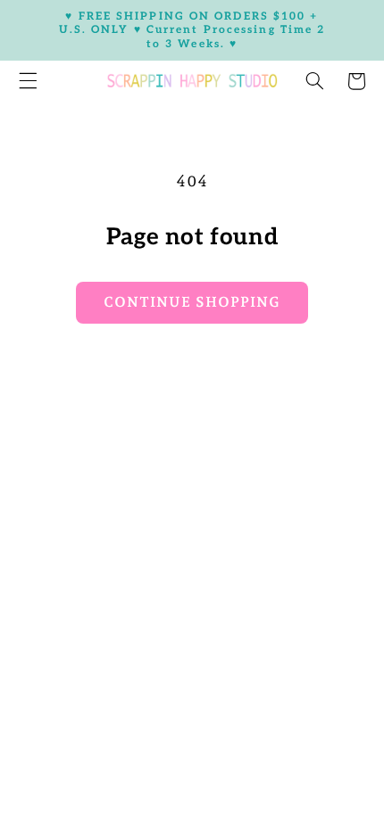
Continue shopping (192, 301)
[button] (314, 81)
